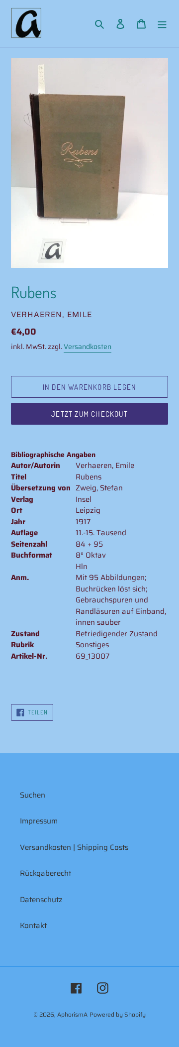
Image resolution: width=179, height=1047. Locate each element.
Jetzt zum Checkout (89, 414)
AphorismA (72, 1014)
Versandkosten (87, 346)
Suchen (32, 795)
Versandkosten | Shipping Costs (74, 847)
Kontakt (33, 925)
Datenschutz (41, 900)
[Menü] (162, 23)
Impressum (39, 821)
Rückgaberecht (45, 873)
